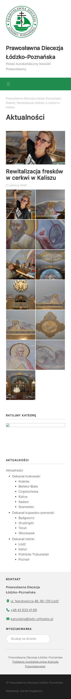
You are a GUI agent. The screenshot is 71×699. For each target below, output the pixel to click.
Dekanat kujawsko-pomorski (33, 513)
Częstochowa (28, 491)
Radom (24, 502)
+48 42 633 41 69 (24, 610)
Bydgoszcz (27, 518)
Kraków (24, 481)
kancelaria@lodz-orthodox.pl (32, 619)
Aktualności (14, 470)
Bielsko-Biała (28, 486)
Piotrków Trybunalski (34, 554)
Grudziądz (26, 523)
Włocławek (27, 533)
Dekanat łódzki (23, 539)
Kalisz (23, 549)
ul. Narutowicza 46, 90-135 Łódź (35, 601)
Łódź (22, 544)
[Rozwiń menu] (8, 84)
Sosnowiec (26, 507)
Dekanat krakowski (26, 476)
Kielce (23, 497)
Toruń (23, 528)
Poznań (24, 559)
